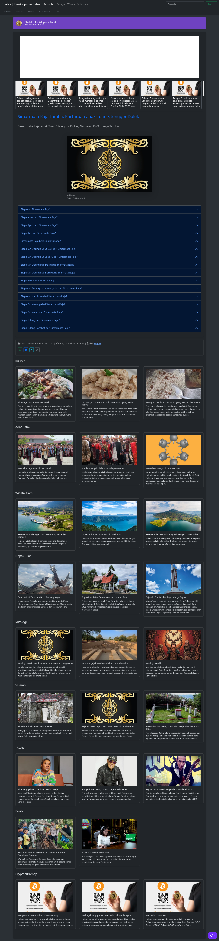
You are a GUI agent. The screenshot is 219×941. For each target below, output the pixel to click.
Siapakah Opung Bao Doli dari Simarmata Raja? (47, 264)
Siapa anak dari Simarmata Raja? (39, 217)
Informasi (82, 4)
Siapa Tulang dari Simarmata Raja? (40, 320)
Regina (97, 343)
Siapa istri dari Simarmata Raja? (38, 280)
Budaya (61, 4)
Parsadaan (44, 11)
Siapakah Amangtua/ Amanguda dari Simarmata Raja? (51, 288)
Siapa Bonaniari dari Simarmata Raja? (42, 312)
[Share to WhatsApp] (20, 349)
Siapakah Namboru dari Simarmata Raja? (44, 296)
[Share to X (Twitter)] (31, 349)
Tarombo (49, 4)
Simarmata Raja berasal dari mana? (41, 241)
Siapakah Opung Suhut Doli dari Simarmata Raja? (48, 249)
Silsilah (19, 11)
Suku (57, 11)
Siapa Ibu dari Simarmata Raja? (38, 233)
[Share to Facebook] (26, 349)
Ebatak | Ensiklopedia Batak (21, 4)
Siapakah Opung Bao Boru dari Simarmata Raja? (48, 272)
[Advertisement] (109, 57)
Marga (31, 11)
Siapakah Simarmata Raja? (36, 209)
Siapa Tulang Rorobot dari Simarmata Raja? (45, 328)
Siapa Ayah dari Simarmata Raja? (39, 225)
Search (211, 4)
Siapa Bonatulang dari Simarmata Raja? (43, 304)
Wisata (71, 4)
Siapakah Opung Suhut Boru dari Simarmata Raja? (49, 256)
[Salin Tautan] (37, 349)
